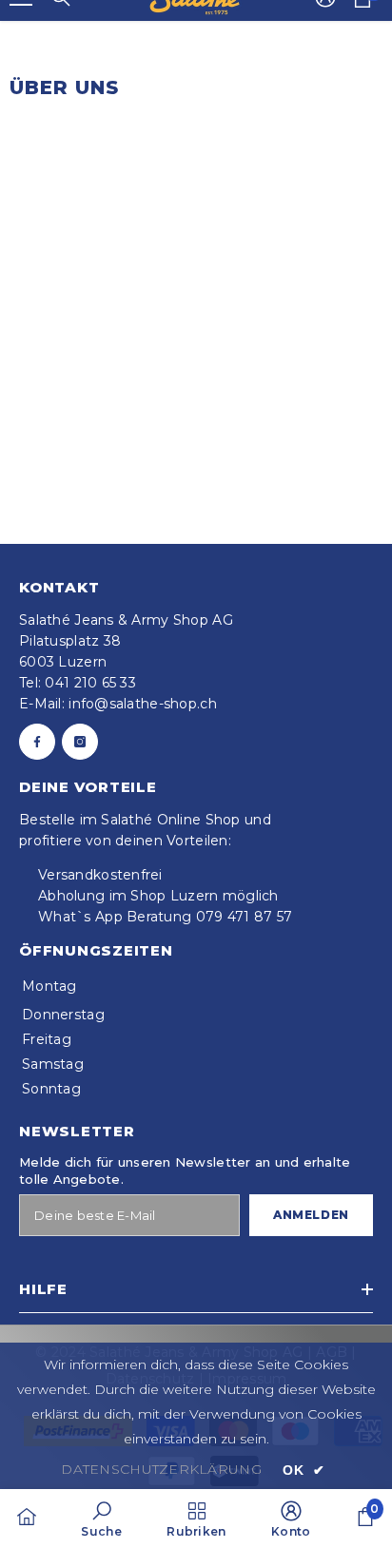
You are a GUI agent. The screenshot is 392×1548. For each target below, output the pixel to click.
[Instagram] (80, 742)
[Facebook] (37, 742)
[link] (101, 1518)
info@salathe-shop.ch (143, 703)
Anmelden (311, 1215)
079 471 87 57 (244, 916)
